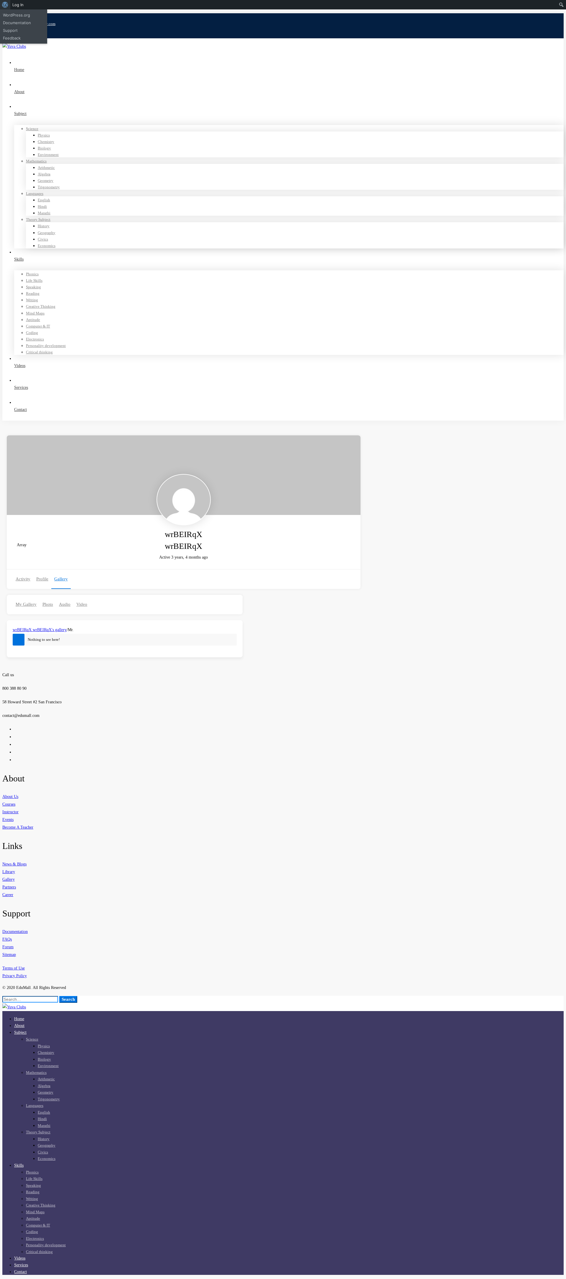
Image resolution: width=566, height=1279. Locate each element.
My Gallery (26, 604)
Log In (18, 4)
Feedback (12, 38)
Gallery (61, 579)
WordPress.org (16, 15)
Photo (47, 604)
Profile (42, 579)
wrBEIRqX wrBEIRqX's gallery (40, 630)
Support (10, 30)
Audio (64, 604)
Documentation (17, 22)
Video (81, 604)
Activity (23, 579)
